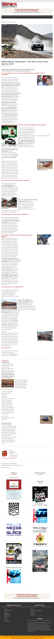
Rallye (8, 22)
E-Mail (16, 457)
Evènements (7, 615)
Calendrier (6, 616)
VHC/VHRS (13, 22)
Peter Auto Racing (8, 610)
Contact (32, 609)
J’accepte (41, 638)
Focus (5, 618)
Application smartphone (36, 610)
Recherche (32, 615)
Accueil (4, 22)
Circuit (5, 609)
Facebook (32, 612)
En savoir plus (36, 638)
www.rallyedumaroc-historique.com (8, 458)
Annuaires (6, 621)
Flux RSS (32, 613)
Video (5, 619)
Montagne (6, 613)
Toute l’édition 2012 (6, 467)
